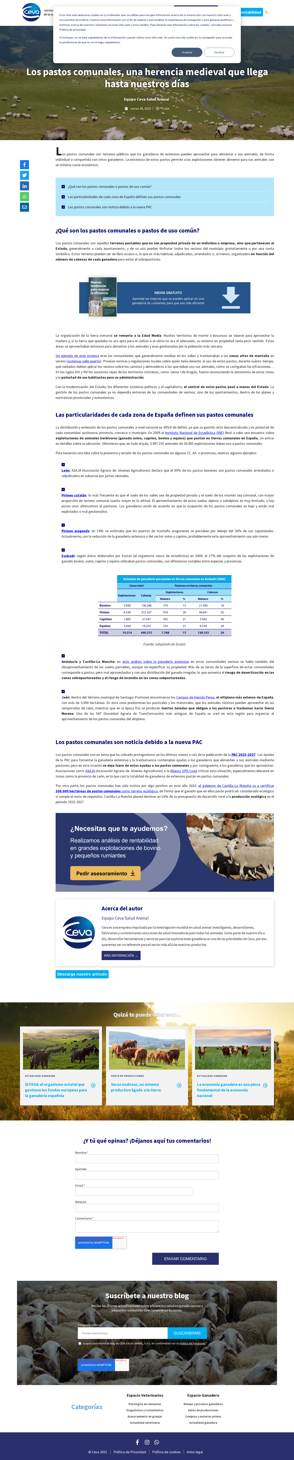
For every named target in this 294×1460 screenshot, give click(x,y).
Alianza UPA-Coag (183, 770)
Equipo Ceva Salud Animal (146, 99)
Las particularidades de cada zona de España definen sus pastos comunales (124, 196)
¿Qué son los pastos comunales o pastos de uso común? (110, 186)
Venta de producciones (127, 1075)
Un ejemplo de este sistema (77, 355)
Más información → (121, 955)
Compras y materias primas (203, 1416)
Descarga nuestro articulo (82, 974)
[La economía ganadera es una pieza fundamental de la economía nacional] (233, 1068)
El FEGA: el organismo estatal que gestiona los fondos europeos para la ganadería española (56, 1090)
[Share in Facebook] (24, 164)
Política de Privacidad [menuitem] (129, 1452)
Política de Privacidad (192, 1343)
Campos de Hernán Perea (195, 697)
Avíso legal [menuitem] (195, 1452)
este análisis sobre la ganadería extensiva (155, 661)
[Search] (266, 12)
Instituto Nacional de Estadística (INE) (194, 432)
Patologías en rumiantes (145, 1404)
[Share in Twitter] (24, 175)
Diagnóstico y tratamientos (145, 1410)
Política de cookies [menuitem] (166, 1452)
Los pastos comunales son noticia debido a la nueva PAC (110, 207)
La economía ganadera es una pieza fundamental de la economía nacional (228, 1090)
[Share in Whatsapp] (24, 196)
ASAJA (90, 770)
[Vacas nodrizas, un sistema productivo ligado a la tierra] (147, 1068)
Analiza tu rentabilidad (241, 12)
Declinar (219, 52)
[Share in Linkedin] (24, 185)
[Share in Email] (24, 207)
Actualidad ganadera (40, 1075)
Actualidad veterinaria (145, 1422)
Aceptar (187, 52)
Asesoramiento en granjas (145, 1416)
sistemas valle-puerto (84, 361)
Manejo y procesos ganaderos (203, 1404)
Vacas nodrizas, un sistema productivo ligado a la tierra (136, 1087)
